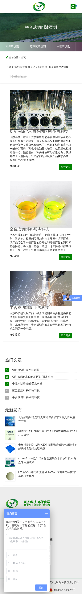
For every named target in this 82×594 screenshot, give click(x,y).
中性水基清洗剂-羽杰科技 (27, 383)
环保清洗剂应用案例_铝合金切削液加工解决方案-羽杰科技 (38, 67)
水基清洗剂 (63, 46)
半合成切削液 (67, 56)
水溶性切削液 (40, 56)
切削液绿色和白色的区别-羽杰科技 (39, 132)
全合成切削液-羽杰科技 (29, 229)
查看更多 (65, 167)
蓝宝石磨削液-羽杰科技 (26, 390)
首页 (23, 58)
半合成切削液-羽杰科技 (29, 308)
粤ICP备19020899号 (64, 590)
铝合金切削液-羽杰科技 (26, 370)
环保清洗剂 (12, 46)
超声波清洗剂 (38, 46)
